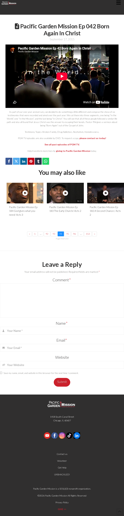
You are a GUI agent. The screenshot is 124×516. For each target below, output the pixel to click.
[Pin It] (31, 161)
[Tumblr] (38, 161)
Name (62, 323)
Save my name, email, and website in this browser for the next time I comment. (41, 373)
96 (74, 233)
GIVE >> (62, 509)
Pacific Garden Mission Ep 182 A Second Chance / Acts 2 (105, 210)
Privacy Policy (62, 502)
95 (67, 233)
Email (61, 340)
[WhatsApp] (45, 161)
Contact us (62, 454)
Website (62, 357)
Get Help (62, 467)
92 (47, 233)
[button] (120, 2)
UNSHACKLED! (62, 474)
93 (54, 233)
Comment (61, 279)
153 (88, 233)
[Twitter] (16, 161)
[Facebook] (8, 161)
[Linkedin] (23, 161)
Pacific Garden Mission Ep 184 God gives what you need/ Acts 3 (23, 210)
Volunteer (62, 460)
